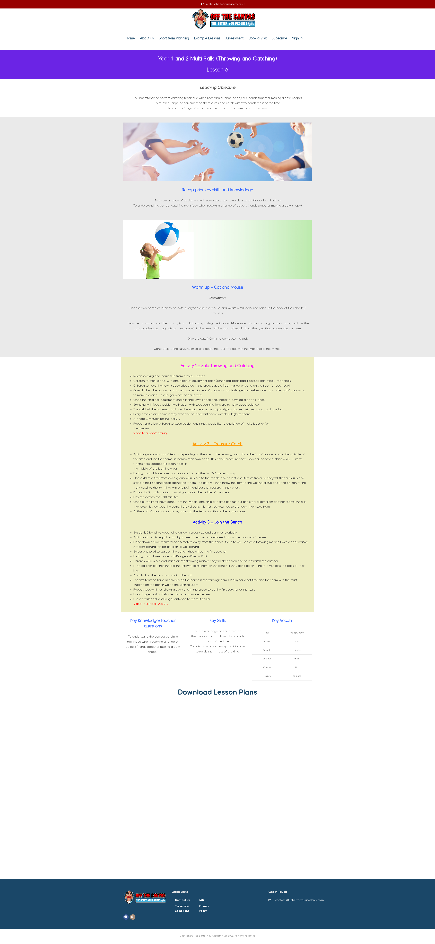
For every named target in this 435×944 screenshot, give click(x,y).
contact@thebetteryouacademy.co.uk (299, 900)
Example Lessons (207, 38)
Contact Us (182, 900)
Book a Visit (258, 38)
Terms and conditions (182, 908)
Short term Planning (174, 38)
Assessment (234, 38)
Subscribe (279, 38)
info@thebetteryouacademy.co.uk (225, 4)
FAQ (201, 900)
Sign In (297, 38)
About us (147, 38)
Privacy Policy (204, 908)
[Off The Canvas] (224, 19)
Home (130, 38)
